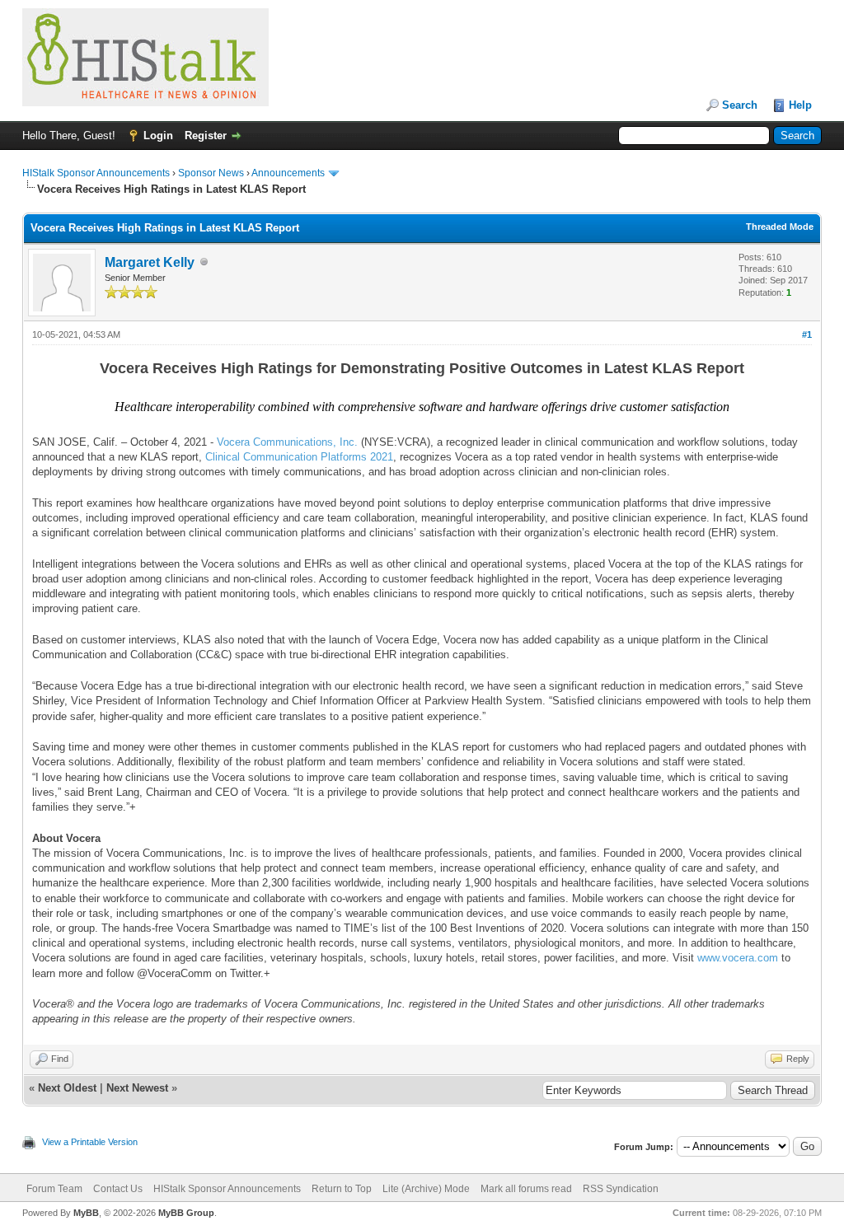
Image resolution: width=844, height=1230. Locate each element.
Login (158, 135)
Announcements (288, 173)
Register (206, 135)
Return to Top (342, 1189)
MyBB (86, 1213)
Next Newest (137, 1088)
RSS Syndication (621, 1189)
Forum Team (54, 1189)
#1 (807, 334)
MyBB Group (186, 1213)
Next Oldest (67, 1088)
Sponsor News (211, 173)
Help (800, 105)
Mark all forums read (526, 1189)
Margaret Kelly (150, 262)
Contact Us (118, 1189)
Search (739, 105)
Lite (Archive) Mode (426, 1189)
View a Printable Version (90, 1142)
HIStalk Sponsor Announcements (96, 173)
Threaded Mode (780, 227)
